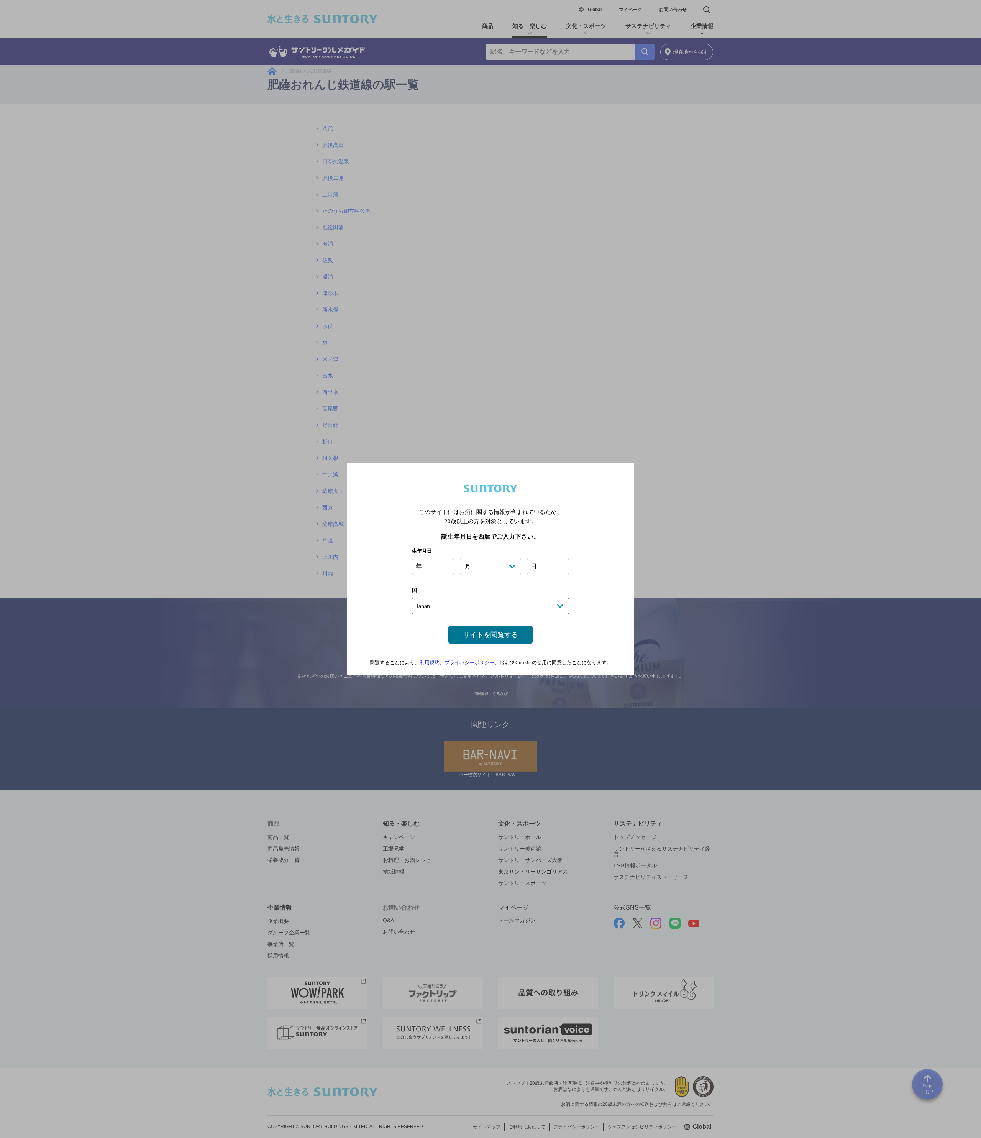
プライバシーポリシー (469, 662)
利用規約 (430, 662)
